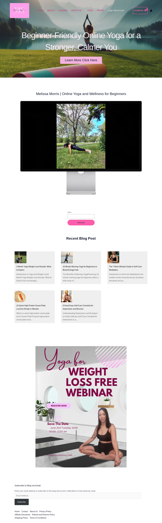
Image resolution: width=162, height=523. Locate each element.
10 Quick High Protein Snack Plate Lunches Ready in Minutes (31, 307)
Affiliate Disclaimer (22, 515)
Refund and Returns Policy (43, 515)
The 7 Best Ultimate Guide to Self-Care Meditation (125, 268)
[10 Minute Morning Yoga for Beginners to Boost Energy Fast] (67, 257)
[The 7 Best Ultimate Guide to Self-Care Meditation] (113, 257)
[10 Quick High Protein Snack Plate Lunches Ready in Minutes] (20, 296)
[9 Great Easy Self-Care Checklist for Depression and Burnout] (67, 296)
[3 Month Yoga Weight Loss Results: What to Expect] (20, 257)
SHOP (41, 10)
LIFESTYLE (76, 10)
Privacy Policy (45, 511)
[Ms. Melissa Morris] (19, 10)
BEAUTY (51, 10)
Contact (24, 511)
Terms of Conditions (38, 518)
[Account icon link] (151, 10)
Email (69, 212)
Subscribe (81, 223)
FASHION (63, 10)
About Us (34, 511)
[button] (82, 10)
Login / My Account (116, 10)
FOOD (90, 10)
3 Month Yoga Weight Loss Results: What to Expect (33, 268)
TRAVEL (100, 10)
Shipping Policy (21, 518)
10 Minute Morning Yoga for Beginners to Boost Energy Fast (80, 268)
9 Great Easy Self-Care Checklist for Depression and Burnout (78, 307)
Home (17, 511)
